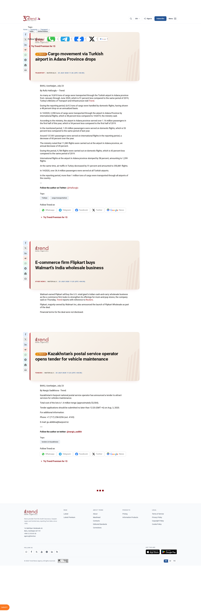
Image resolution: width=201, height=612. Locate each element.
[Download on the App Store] (153, 552)
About (95, 514)
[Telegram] (47, 552)
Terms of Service (158, 514)
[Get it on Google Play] (169, 552)
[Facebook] (31, 552)
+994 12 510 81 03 (30, 533)
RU (175, 561)
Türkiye (44, 198)
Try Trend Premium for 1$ (55, 217)
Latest (66, 514)
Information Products (130, 517)
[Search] (131, 18)
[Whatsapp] (26, 552)
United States (43, 31)
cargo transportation (59, 198)
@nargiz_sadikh (74, 431)
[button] (25, 55)
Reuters (89, 300)
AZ (170, 561)
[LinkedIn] (52, 552)
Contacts (96, 521)
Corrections (97, 528)
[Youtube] (42, 552)
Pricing (124, 514)
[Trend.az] (31, 18)
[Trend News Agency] (30, 512)
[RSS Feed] (57, 552)
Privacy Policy (157, 517)
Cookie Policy (157, 524)
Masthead (96, 517)
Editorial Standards (100, 524)
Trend (91, 101)
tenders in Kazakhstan (50, 442)
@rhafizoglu (72, 188)
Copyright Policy (158, 521)
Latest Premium (69, 517)
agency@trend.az (30, 536)
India (31, 31)
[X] (36, 552)
